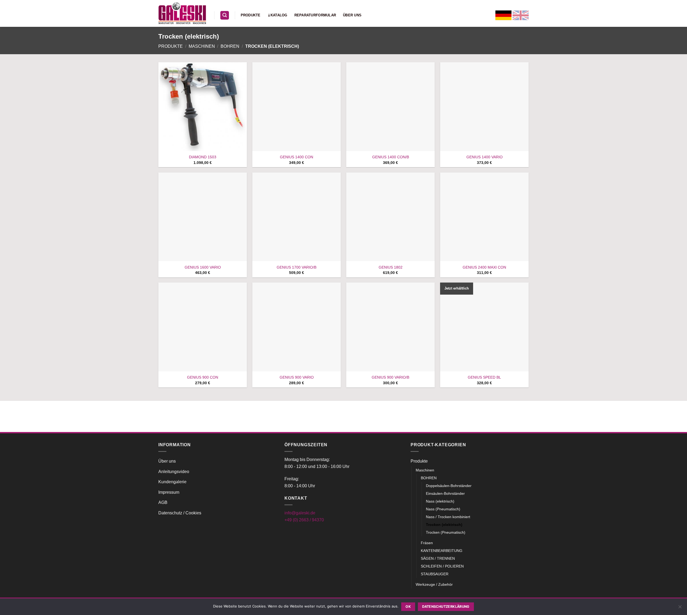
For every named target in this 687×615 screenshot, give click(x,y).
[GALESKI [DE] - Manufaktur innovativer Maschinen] (182, 13)
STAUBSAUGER (434, 574)
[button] (224, 15)
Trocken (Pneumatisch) (445, 532)
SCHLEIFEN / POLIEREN (442, 566)
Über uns (352, 15)
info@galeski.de (299, 513)
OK (408, 607)
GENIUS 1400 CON (296, 157)
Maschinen (202, 46)
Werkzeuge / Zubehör (434, 584)
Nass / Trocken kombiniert (448, 517)
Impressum (168, 492)
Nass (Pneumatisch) (443, 509)
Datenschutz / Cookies (179, 513)
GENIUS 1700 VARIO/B (296, 267)
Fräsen (427, 543)
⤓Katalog (277, 15)
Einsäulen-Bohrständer (445, 493)
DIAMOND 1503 (202, 157)
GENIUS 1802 (391, 267)
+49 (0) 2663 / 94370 (304, 520)
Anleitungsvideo (173, 471)
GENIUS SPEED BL (484, 377)
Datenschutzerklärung (446, 607)
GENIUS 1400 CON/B (390, 157)
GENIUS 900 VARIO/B (390, 377)
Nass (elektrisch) (440, 501)
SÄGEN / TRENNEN (438, 558)
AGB (162, 502)
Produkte (251, 15)
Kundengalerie (172, 481)
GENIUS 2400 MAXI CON (484, 267)
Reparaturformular (315, 15)
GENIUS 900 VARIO (297, 377)
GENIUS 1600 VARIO (203, 267)
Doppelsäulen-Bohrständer (449, 486)
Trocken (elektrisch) (444, 524)
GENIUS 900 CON (202, 377)
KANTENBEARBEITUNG (441, 550)
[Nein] (680, 608)
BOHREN (230, 46)
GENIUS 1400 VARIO (484, 157)
